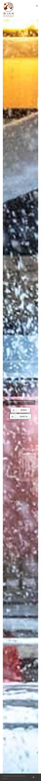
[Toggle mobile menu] (37, 6)
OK (33, 777)
